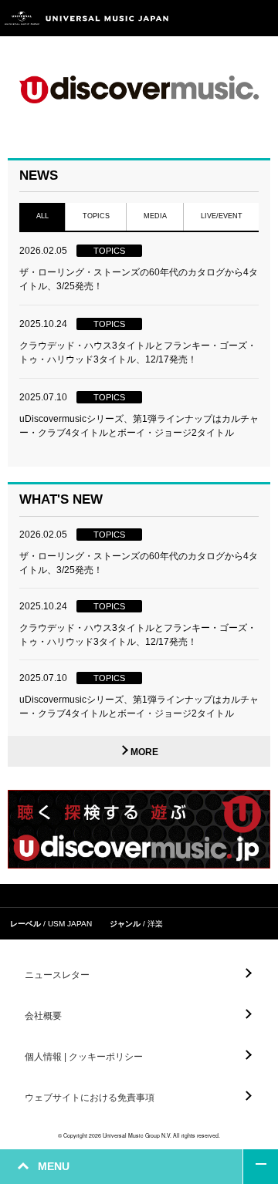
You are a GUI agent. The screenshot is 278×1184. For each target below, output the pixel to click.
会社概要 (43, 1015)
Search (225, 18)
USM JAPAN (70, 923)
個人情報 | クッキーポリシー (84, 1056)
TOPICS (96, 216)
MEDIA (155, 216)
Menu (260, 18)
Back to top (260, 1166)
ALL (42, 216)
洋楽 (155, 923)
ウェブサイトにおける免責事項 (89, 1097)
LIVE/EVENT (221, 216)
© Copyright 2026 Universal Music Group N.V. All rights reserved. (139, 1135)
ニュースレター (57, 975)
